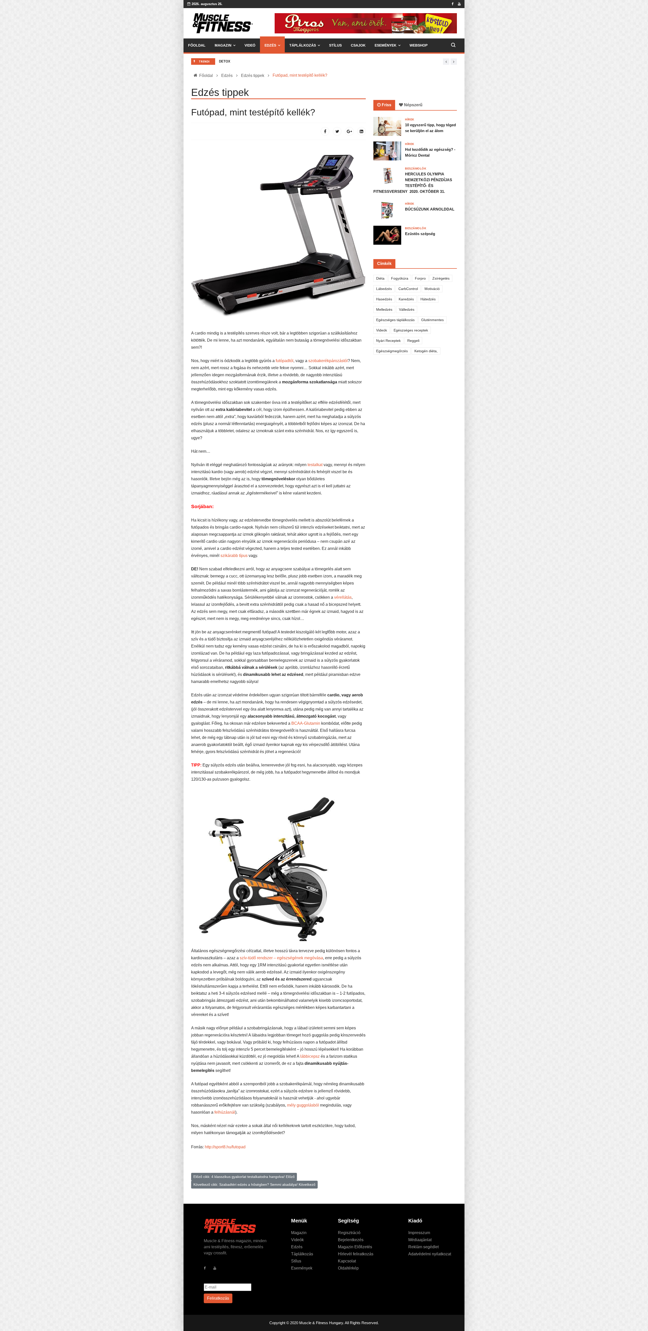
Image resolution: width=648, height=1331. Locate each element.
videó (250, 45)
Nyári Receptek (388, 341)
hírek (409, 119)
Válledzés (406, 309)
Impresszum (419, 1233)
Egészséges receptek (411, 330)
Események (385, 45)
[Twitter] (337, 131)
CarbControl (408, 289)
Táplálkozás (302, 45)
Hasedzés (384, 299)
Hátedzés (428, 299)
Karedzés (406, 299)
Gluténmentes (432, 320)
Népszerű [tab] (412, 105)
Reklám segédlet (423, 1247)
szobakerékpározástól (328, 361)
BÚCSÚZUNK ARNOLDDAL (429, 209)
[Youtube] (459, 4)
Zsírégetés (441, 278)
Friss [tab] (386, 105)
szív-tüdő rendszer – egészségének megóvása (281, 958)
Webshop (419, 45)
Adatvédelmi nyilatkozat (429, 1254)
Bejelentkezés (350, 1240)
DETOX (224, 61)
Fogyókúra (399, 278)
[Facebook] (325, 131)
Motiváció (432, 289)
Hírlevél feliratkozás (355, 1254)
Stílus (335, 45)
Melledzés (384, 309)
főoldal (197, 45)
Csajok (358, 45)
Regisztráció (349, 1233)
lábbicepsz (310, 1056)
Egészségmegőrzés (392, 351)
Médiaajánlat (420, 1240)
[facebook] (452, 4)
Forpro (420, 278)
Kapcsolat (347, 1261)
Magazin (223, 45)
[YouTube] (217, 1269)
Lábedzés (384, 289)
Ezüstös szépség (420, 234)
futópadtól (284, 361)
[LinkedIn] (361, 131)
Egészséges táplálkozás (395, 320)
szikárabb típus (234, 555)
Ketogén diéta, (426, 351)
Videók (381, 330)
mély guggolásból (303, 1105)
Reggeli (413, 341)
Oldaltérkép (348, 1268)
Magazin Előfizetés (355, 1247)
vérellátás (343, 597)
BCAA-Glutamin (305, 723)
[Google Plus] (349, 131)
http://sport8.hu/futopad (225, 1147)
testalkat (315, 465)
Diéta (380, 278)
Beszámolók (416, 168)
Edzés (270, 45)
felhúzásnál (224, 1112)
